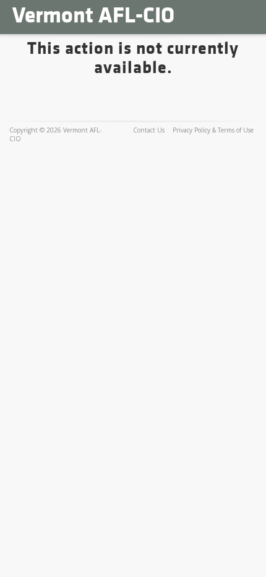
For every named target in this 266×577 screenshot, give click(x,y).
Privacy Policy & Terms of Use (213, 130)
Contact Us (149, 130)
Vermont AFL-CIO (93, 15)
